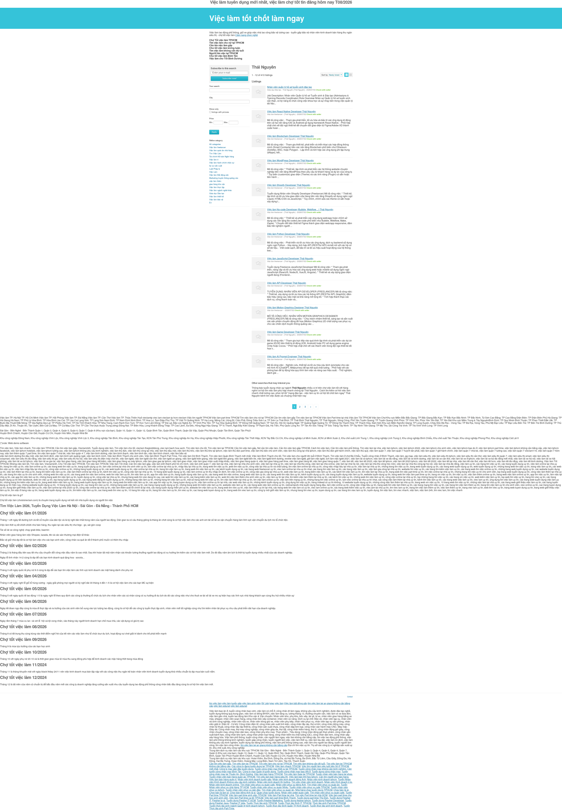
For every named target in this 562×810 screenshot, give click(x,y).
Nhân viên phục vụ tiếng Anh (291, 784)
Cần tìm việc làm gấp (220, 763)
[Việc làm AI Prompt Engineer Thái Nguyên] (259, 361)
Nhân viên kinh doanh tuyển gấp (254, 779)
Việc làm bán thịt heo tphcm (303, 776)
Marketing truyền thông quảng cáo (223, 178)
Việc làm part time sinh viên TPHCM (247, 795)
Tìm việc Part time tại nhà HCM (311, 795)
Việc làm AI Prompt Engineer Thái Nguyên (289, 356)
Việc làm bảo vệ (216, 199)
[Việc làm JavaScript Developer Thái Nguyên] (259, 263)
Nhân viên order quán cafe (295, 792)
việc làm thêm (215, 181)
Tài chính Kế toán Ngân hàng (221, 156)
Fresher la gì (218, 800)
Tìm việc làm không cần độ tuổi (309, 763)
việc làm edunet (222, 706)
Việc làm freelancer (217, 147)
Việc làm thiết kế (216, 196)
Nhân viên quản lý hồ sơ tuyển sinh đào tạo (289, 87)
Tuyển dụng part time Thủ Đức (312, 797)
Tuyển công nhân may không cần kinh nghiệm (322, 769)
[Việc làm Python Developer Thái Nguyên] (259, 239)
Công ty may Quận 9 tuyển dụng (259, 771)
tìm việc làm (215, 703)
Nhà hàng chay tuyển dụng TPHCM (313, 790)
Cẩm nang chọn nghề (246, 35)
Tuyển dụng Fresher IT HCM (241, 800)
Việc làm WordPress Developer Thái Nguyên (290, 160)
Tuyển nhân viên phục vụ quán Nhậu (269, 787)
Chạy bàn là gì (341, 790)
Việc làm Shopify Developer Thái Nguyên (288, 185)
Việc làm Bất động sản (219, 174)
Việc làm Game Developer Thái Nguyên (288, 332)
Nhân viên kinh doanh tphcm (322, 779)
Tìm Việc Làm (215, 153)
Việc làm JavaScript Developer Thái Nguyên (290, 258)
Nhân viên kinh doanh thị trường (273, 782)
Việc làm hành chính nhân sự (221, 162)
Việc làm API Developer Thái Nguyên (286, 283)
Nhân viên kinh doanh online (224, 784)
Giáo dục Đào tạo (216, 193)
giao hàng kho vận (217, 184)
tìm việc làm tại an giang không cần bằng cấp (264, 745)
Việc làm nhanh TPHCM (287, 766)
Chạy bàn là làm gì (219, 792)
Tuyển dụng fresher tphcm (297, 800)
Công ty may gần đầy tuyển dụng (236, 769)
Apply (214, 132)
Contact (350, 696)
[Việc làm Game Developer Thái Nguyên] (259, 337)
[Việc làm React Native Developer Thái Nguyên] (259, 116)
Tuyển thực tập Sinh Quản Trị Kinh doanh (287, 805)
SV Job (265, 703)
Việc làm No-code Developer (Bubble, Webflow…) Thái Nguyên (300, 209)
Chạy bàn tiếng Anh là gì (243, 792)
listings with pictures (220, 112)
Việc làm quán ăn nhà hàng (220, 150)
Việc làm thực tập (216, 187)
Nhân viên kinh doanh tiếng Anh (289, 779)
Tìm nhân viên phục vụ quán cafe (257, 784)
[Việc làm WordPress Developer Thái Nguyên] (259, 165)
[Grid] (350, 75)
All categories (215, 144)
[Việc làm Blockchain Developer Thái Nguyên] (259, 141)
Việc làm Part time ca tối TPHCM (246, 797)
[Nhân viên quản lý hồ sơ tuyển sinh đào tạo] (259, 92)
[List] (346, 75)
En (210, 202)
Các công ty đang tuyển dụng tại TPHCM (253, 766)
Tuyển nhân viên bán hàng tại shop (334, 774)
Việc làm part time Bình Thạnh (280, 797)
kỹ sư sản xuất (215, 165)
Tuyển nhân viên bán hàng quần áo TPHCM (232, 776)
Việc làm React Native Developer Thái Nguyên (291, 111)
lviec (271, 703)
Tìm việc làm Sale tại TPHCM (299, 774)
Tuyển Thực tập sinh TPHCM (261, 803)
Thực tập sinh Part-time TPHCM (329, 803)
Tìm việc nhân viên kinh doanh (307, 782)
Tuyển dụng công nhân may (326, 771)
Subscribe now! (229, 78)
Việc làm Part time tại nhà (281, 795)
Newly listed (334, 75)
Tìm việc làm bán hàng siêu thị (272, 776)
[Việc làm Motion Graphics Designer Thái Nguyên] (259, 312)
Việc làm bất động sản (295, 703)
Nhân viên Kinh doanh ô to (338, 782)
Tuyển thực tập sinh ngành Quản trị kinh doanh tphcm (237, 805)
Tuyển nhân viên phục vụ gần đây (243, 790)
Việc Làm (213, 171)
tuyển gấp (236, 703)
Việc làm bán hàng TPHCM (268, 774)
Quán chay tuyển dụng (268, 792)
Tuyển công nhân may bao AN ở (294, 771)
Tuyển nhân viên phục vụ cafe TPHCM (309, 787)
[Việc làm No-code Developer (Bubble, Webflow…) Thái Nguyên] (259, 214)
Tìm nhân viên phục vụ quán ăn (323, 784)
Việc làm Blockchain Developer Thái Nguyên (290, 136)
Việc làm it (213, 159)
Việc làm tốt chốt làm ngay (256, 18)
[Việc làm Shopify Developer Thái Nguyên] (259, 190)
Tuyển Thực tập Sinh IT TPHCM (294, 803)
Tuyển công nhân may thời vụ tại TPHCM (276, 769)
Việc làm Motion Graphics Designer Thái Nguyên (292, 307)
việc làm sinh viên (251, 703)
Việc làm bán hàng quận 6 (223, 779)
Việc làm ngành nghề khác (220, 190)
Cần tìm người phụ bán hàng (333, 776)
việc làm (226, 703)
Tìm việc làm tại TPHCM (245, 763)
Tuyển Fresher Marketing (270, 800)
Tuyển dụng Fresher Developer (328, 800)
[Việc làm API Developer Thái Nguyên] (259, 288)
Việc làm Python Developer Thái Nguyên (288, 234)
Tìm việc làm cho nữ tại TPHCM (275, 763)
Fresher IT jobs (237, 803)
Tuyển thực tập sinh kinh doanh (326, 805)
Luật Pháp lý (214, 168)
